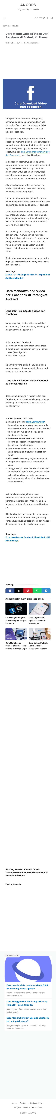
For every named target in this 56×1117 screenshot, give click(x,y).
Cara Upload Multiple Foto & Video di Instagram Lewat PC (38, 646)
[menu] (6, 18)
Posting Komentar (31, 43)
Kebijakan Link (36, 1103)
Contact (23, 1103)
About (14, 1103)
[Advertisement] (28, 61)
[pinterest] (27, 590)
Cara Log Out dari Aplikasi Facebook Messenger (37, 620)
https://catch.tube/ (35, 421)
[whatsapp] (37, 590)
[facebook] (9, 590)
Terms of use (36, 1107)
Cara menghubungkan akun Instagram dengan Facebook (16, 620)
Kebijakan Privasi (21, 1107)
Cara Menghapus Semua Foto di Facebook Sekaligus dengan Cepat (16, 646)
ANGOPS (28, 5)
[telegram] (46, 590)
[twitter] (18, 590)
